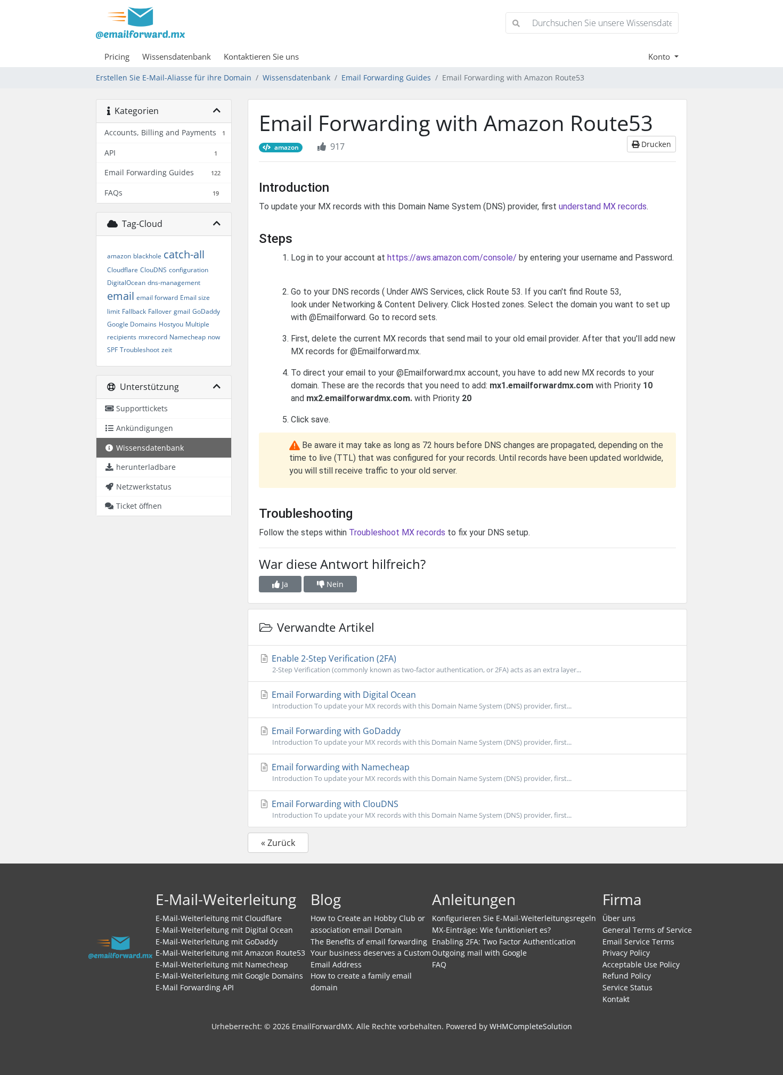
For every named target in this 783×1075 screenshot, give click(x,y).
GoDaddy (206, 311)
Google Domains (132, 324)
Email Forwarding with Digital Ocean (421, 700)
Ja (284, 584)
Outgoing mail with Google (479, 953)
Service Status (627, 987)
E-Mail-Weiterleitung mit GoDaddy (217, 941)
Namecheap (187, 336)
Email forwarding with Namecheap (421, 772)
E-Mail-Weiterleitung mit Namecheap (222, 964)
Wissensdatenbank (176, 56)
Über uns (618, 918)
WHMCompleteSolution (531, 1026)
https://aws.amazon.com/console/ (452, 258)
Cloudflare (122, 269)
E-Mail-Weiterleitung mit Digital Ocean (224, 930)
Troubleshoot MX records (397, 532)
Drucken (655, 144)
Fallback (134, 311)
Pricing (116, 56)
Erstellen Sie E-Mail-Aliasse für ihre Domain (173, 77)
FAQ (439, 964)
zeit (166, 349)
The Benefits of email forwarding (369, 941)
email (120, 296)
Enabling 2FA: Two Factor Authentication (504, 941)
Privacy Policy (626, 953)
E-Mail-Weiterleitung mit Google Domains (229, 976)
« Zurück (278, 843)
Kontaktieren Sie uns (261, 56)
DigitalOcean (126, 282)
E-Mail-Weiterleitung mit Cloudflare (219, 918)
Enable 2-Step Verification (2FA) (425, 663)
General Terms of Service (647, 930)
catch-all (184, 254)
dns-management (174, 282)
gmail (182, 311)
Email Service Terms (638, 941)
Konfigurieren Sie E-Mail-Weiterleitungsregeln (514, 918)
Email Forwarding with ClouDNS (421, 809)
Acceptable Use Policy (641, 964)
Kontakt (616, 999)
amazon (119, 255)
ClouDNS (153, 269)
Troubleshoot (139, 349)
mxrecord (152, 336)
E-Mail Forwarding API (195, 987)
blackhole (147, 255)
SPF (112, 349)
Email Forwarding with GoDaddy (421, 736)
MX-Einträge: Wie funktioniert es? (491, 930)
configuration (188, 269)
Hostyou (171, 324)
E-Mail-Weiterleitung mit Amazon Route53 (230, 953)
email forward (157, 297)
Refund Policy (626, 976)
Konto (660, 56)
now (214, 336)
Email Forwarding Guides (386, 77)
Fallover (160, 311)
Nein (334, 584)
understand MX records (603, 206)
